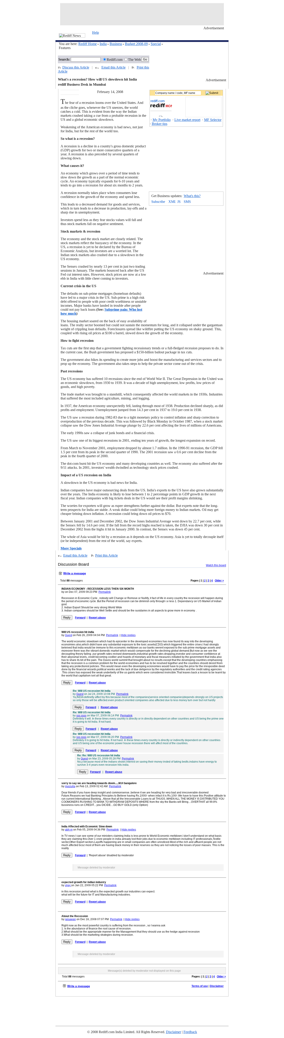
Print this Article (106, 555)
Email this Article (113, 67)
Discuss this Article (75, 67)
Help (95, 32)
